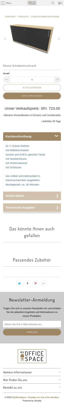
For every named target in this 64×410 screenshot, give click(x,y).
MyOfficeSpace (19, 397)
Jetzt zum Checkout (32, 96)
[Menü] (1, 3)
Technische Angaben (20, 207)
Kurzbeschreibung (18, 136)
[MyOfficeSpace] (32, 3)
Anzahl (6, 73)
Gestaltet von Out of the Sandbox (43, 397)
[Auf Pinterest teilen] (35, 283)
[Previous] (5, 39)
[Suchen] (53, 3)
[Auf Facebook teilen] (27, 283)
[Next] (58, 39)
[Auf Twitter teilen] (19, 283)
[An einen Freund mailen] (43, 283)
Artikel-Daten (15, 195)
